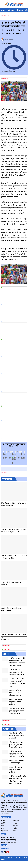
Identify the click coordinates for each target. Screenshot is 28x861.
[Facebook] (2, 852)
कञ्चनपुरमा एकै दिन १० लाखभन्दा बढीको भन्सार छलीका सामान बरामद (15, 692)
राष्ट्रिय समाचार (20, 10)
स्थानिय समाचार (10, 10)
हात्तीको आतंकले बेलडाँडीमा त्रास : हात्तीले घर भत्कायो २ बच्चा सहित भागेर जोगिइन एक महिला (17, 682)
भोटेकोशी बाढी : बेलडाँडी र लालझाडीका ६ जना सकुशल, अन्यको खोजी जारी (13, 504)
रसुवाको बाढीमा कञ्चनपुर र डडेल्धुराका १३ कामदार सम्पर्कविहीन (12, 609)
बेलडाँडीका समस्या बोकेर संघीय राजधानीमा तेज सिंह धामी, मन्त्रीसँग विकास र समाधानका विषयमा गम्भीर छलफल (14, 636)
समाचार (3, 10)
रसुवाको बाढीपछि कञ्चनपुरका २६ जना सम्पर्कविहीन (11, 583)
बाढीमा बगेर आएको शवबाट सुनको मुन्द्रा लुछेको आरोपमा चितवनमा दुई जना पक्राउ (13, 530)
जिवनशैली (2, 500)
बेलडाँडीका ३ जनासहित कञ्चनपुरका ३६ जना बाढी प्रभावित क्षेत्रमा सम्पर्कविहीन (14, 556)
